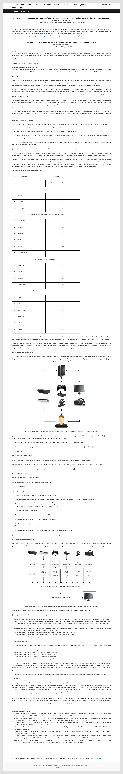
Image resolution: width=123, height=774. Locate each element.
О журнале (15, 11)
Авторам (23, 11)
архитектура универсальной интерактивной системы (40, 36)
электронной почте (96, 758)
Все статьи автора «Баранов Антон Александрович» (28, 752)
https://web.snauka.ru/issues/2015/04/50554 (69, 72)
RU (29, 11)
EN (33, 11)
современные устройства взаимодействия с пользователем (75, 36)
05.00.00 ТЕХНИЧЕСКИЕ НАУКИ (28, 63)
